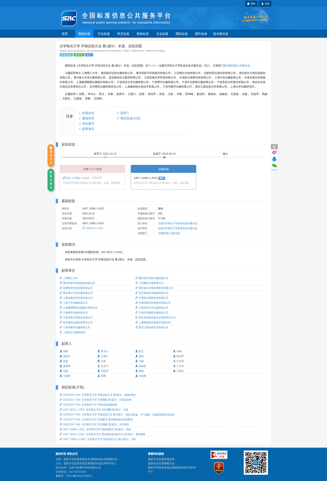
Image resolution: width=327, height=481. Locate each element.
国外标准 (201, 33)
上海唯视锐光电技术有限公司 (155, 322)
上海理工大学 (70, 278)
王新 (103, 361)
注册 (266, 3)
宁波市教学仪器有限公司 (76, 327)
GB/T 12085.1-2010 (77, 177)
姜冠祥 (66, 366)
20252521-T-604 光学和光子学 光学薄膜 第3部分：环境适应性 (97, 399)
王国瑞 (66, 375)
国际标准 (182, 33)
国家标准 (84, 33)
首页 (65, 33)
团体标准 (143, 33)
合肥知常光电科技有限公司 (78, 288)
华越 (141, 361)
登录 (252, 3)
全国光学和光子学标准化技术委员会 (177, 223)
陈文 (141, 351)
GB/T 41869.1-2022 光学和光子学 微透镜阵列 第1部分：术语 (97, 429)
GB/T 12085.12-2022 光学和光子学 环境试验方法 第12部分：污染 (99, 439)
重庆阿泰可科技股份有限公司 (79, 283)
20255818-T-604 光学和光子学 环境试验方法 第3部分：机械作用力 (99, 394)
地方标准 (123, 33)
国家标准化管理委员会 (161, 463)
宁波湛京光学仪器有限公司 (153, 307)
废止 (225, 153)
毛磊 (65, 371)
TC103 (152, 65)
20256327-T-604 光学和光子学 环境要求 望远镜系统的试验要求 (98, 419)
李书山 (104, 351)
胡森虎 (142, 366)
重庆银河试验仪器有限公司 (153, 278)
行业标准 (104, 33)
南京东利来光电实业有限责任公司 (157, 317)
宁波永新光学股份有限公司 (78, 317)
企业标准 (162, 33)
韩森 (141, 371)
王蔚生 (180, 371)
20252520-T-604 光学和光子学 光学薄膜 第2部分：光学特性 (96, 424)
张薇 (65, 351)
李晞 (103, 375)
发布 (105, 153)
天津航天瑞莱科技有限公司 (153, 297)
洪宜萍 (104, 371)
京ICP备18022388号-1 (79, 475)
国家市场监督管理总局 (161, 459)
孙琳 (179, 351)
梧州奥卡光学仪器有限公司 (78, 292)
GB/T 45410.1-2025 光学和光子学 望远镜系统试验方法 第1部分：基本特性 (104, 434)
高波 (65, 361)
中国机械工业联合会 (238, 65)
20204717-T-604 (94, 228)
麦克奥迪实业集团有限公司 (153, 292)
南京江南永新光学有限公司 (153, 327)
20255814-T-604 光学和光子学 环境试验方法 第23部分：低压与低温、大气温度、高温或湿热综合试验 (119, 414)
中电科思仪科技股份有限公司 (155, 302)
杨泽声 (180, 356)
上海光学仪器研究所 (74, 332)
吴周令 (66, 356)
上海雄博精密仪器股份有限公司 (80, 307)
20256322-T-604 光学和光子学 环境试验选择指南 (90, 404)
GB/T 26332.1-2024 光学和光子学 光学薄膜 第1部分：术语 (95, 409)
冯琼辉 (142, 375)
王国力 (104, 356)
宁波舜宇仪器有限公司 (75, 312)
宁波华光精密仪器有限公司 (153, 312)
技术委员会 (220, 33)
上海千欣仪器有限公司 (75, 302)
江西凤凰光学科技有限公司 (78, 297)
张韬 (141, 356)
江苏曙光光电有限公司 (151, 283)
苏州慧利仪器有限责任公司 (78, 322)
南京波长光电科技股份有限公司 (156, 288)
